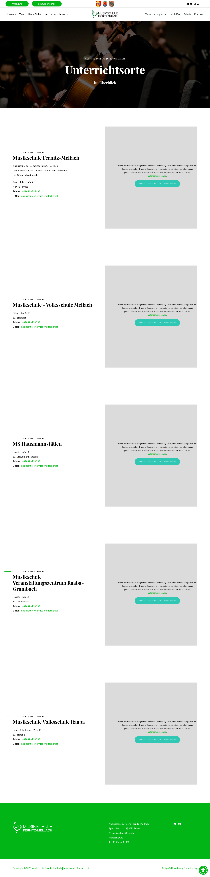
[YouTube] (191, 4)
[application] (66, 14)
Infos (62, 14)
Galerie (187, 14)
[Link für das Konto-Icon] (203, 4)
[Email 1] (195, 4)
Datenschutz (84, 868)
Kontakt (198, 14)
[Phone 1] (198, 4)
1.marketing (190, 868)
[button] (17, 4)
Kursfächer (50, 14)
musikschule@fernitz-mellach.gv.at (39, 195)
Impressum (69, 868)
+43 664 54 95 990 (31, 191)
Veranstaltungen (154, 14)
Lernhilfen (174, 14)
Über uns (11, 14)
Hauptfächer (35, 14)
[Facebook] (188, 4)
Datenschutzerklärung (157, 176)
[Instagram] (179, 824)
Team (22, 14)
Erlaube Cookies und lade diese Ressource (157, 184)
